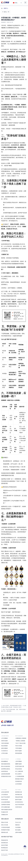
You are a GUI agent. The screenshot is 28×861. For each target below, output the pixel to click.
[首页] (1, 8)
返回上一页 (6, 11)
